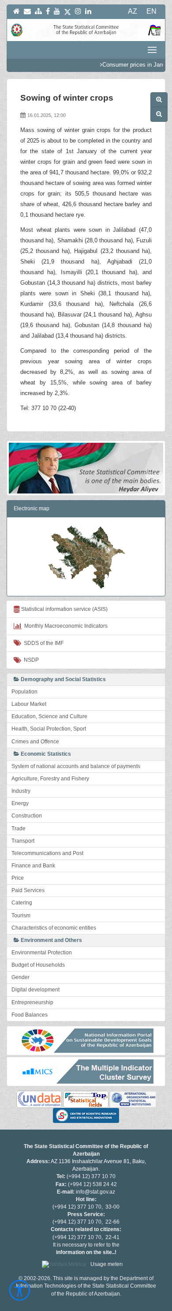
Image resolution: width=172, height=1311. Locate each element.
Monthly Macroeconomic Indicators (65, 626)
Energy (20, 803)
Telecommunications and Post (47, 853)
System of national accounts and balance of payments (75, 766)
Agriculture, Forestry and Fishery (50, 779)
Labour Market (28, 704)
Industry (20, 791)
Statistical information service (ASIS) (64, 609)
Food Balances (29, 1015)
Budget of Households (38, 965)
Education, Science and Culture (49, 716)
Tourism (20, 915)
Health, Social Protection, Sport (48, 729)
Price (17, 878)
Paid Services (28, 890)
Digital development (35, 990)
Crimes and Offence (35, 741)
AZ (132, 11)
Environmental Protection (41, 952)
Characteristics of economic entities (53, 928)
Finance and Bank (33, 866)
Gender (20, 977)
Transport (22, 841)
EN (151, 11)
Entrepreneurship (32, 1002)
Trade (18, 828)
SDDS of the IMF (42, 643)
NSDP (30, 660)
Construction (26, 816)
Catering (21, 903)
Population (24, 692)
